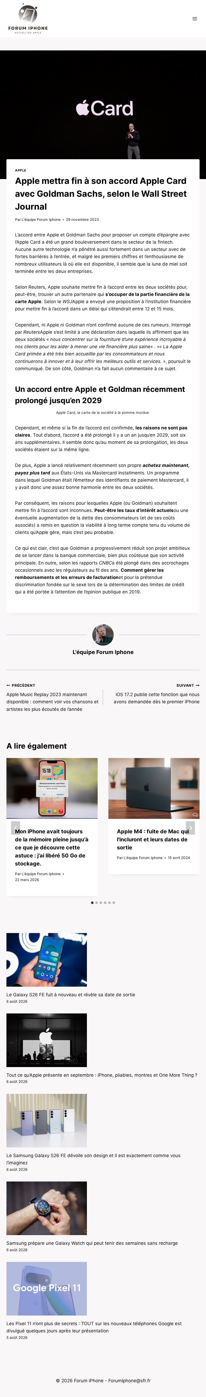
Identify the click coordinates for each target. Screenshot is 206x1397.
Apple (20, 170)
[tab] (92, 902)
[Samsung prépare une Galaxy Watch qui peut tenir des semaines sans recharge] (103, 1208)
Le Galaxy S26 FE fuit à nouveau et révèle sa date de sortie (70, 994)
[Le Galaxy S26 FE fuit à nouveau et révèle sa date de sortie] (103, 960)
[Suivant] (190, 828)
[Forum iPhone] (27, 19)
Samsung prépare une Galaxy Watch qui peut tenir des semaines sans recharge (92, 1243)
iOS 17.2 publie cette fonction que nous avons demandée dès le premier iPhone (157, 694)
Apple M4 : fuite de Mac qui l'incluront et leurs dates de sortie (153, 839)
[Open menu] (195, 18)
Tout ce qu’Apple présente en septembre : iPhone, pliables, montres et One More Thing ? (101, 1075)
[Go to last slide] (15, 828)
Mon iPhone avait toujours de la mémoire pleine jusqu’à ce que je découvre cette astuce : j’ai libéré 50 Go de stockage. (52, 847)
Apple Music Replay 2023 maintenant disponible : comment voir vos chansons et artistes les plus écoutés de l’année (52, 697)
